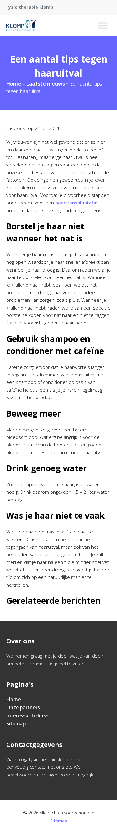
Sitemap (16, 723)
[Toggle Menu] (103, 25)
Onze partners (23, 707)
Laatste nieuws (45, 83)
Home (13, 83)
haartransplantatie (76, 202)
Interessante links (27, 715)
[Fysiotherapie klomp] (21, 25)
